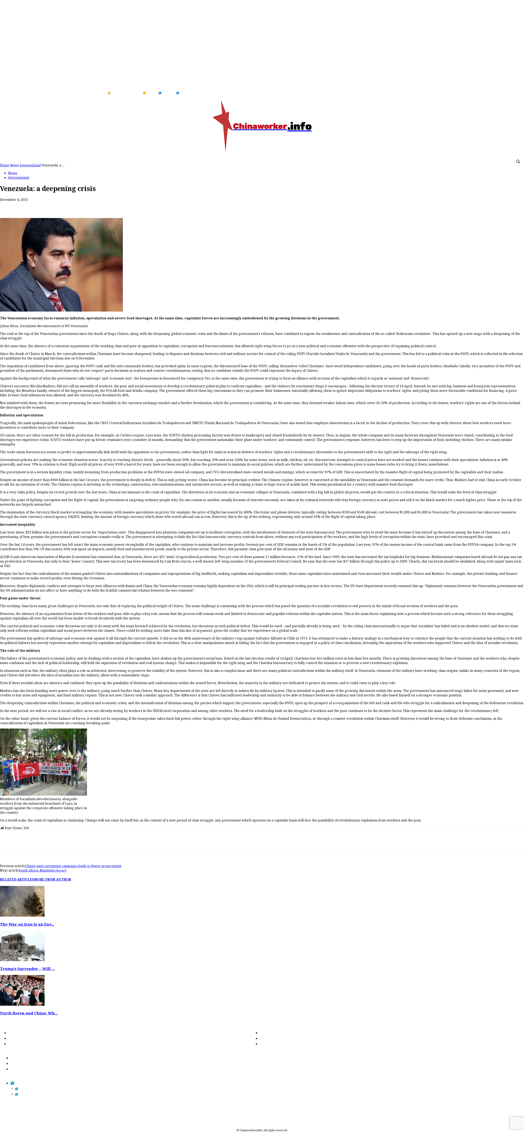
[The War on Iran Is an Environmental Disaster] (22, 915)
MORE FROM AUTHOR (52, 879)
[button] (518, 161)
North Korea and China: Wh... (29, 1013)
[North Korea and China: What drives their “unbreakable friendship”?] (22, 1004)
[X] (21, 206)
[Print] (51, 206)
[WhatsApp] (36, 206)
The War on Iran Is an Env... (27, 924)
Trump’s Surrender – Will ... (27, 968)
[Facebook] (507, 93)
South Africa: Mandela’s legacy (43, 870)
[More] (80, 206)
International (18, 177)
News (12, 173)
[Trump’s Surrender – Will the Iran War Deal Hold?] (22, 960)
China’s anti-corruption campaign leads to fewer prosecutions (73, 866)
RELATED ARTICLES (17, 879)
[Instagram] (515, 93)
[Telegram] (65, 206)
